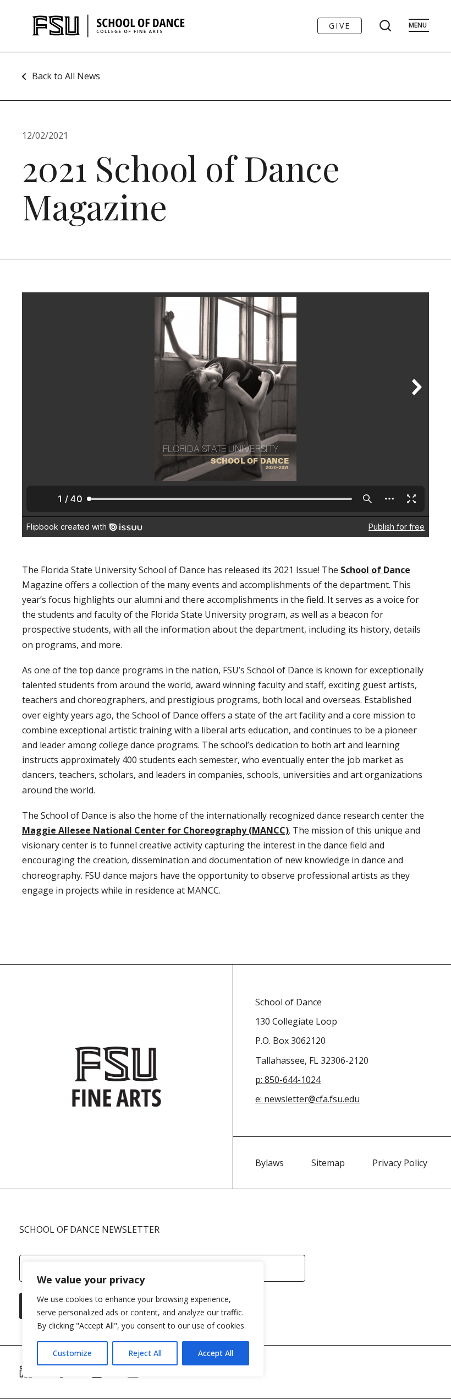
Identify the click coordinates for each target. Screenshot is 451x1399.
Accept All (215, 1353)
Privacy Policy (399, 1162)
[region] (143, 1319)
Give (339, 25)
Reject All (145, 1353)
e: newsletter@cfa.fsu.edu (307, 1099)
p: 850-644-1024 (288, 1080)
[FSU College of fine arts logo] (116, 1076)
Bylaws (269, 1162)
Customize (72, 1353)
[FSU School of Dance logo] (125, 26)
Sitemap (328, 1162)
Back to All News (66, 76)
